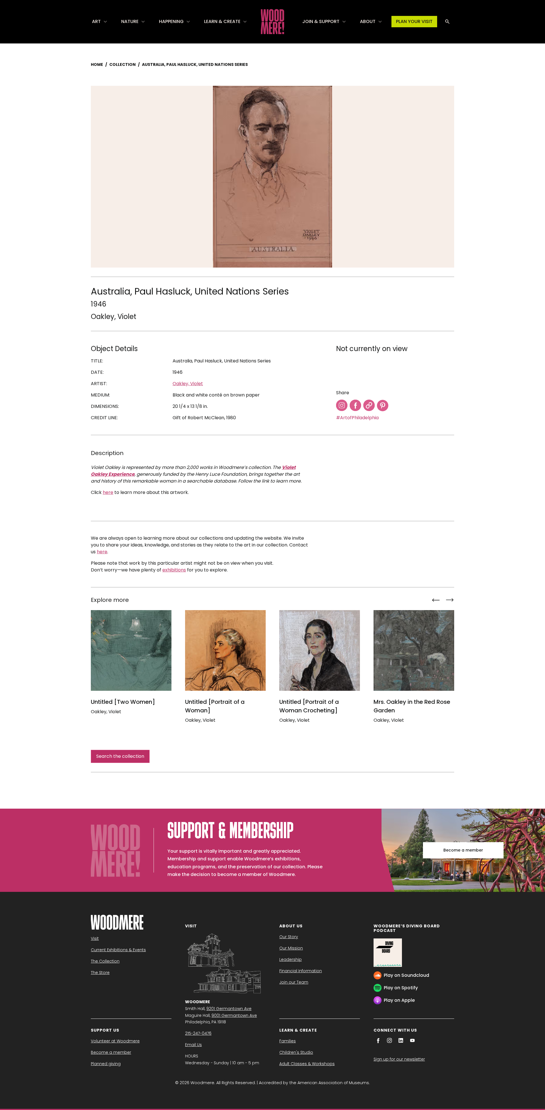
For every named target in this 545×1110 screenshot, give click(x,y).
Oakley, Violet (113, 316)
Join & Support (320, 21)
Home (97, 64)
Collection (122, 64)
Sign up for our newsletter (399, 1059)
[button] (99, 21)
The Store (100, 972)
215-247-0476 (198, 1033)
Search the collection (120, 756)
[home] (272, 21)
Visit (95, 938)
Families (287, 1041)
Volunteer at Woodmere (115, 1041)
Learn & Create (222, 21)
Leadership (290, 959)
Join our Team (293, 982)
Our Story (288, 936)
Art (96, 21)
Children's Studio (296, 1052)
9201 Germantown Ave (228, 1008)
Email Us (193, 1045)
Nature (130, 21)
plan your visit (414, 21)
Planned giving (106, 1063)
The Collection (105, 961)
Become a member (463, 850)
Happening (171, 21)
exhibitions (174, 570)
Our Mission (291, 948)
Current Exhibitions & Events (118, 950)
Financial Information (300, 971)
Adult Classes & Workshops (307, 1063)
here (108, 492)
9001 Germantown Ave (234, 1015)
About (368, 21)
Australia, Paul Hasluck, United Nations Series (195, 64)
